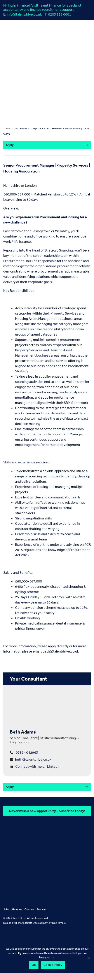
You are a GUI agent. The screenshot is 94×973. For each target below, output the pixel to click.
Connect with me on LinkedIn (37, 766)
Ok (34, 965)
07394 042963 (27, 752)
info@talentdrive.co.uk (24, 14)
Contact (29, 909)
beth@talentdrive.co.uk (61, 651)
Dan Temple (59, 923)
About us (16, 909)
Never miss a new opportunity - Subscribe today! (47, 811)
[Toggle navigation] (36, 108)
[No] (88, 958)
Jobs (6, 909)
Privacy (41, 909)
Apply (10, 145)
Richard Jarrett (23, 923)
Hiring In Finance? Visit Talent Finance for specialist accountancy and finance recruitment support (42, 7)
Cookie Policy (53, 965)
